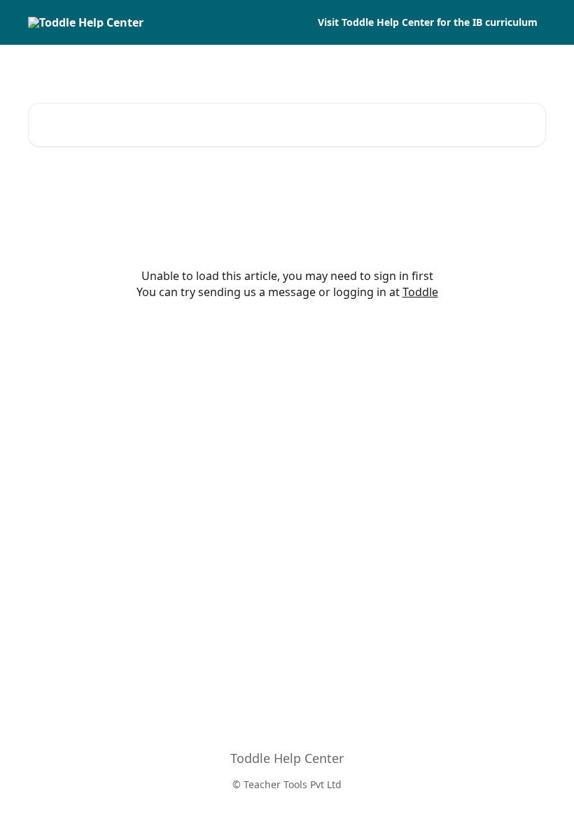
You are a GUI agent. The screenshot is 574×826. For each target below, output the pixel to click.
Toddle (420, 292)
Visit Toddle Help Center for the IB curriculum (428, 22)
